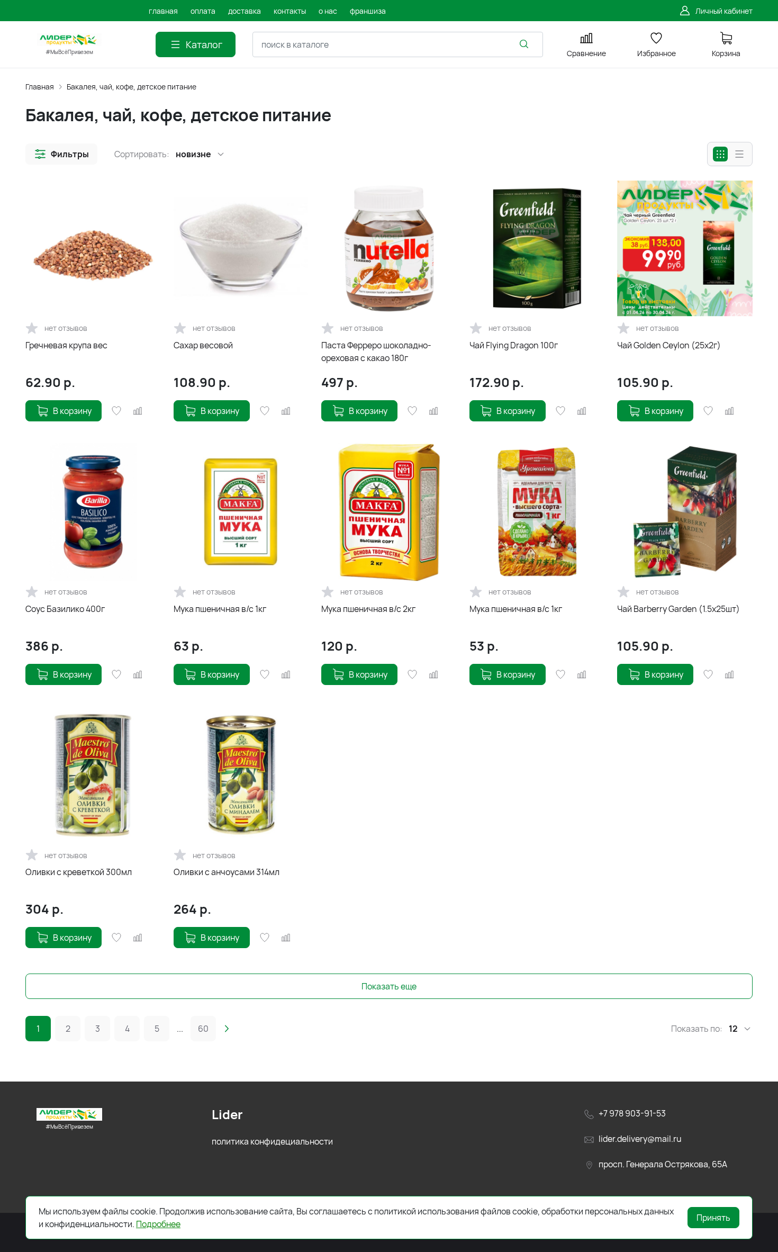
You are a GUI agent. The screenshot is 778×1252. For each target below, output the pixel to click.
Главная (39, 87)
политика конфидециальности (272, 1141)
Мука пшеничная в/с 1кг (220, 609)
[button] (61, 154)
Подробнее (158, 1224)
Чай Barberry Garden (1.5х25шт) (678, 609)
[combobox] (397, 44)
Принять (713, 1217)
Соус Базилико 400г (65, 609)
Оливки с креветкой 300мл (78, 872)
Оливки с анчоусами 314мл (226, 872)
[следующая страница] (226, 1028)
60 (203, 1028)
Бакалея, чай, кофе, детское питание (131, 87)
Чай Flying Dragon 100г (513, 345)
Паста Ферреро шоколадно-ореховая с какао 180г (376, 351)
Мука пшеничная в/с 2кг (368, 609)
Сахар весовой (203, 345)
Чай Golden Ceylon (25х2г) (669, 345)
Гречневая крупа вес (66, 345)
